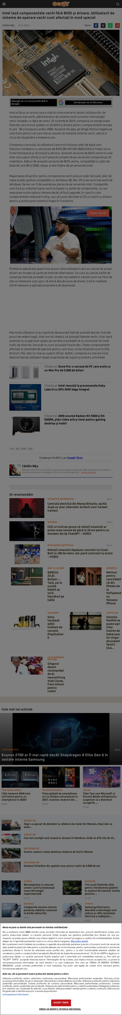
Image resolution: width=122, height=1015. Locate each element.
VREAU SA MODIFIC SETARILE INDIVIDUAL (60, 1009)
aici (104, 957)
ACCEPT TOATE (61, 1003)
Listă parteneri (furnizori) (15, 995)
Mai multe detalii (79, 941)
